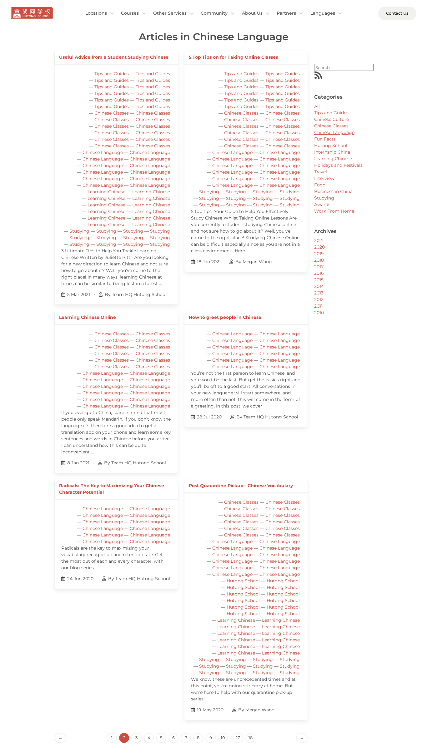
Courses (130, 13)
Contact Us (397, 13)
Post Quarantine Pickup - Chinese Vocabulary (241, 485)
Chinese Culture (331, 119)
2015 (319, 280)
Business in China (333, 191)
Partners (286, 13)
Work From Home (334, 211)
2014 (319, 286)
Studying (79, 231)
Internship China (332, 152)
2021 (319, 240)
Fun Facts (325, 139)
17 (238, 737)
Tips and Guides (111, 74)
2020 (319, 247)
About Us (252, 13)
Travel (320, 172)
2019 (319, 253)
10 (223, 737)
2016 (319, 273)
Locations (96, 13)
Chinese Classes (111, 113)
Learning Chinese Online (87, 317)
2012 (319, 299)
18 (251, 737)
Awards (322, 204)
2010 (319, 312)
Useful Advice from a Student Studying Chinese (113, 57)
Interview (324, 178)
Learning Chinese (106, 192)
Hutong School (243, 581)
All (317, 106)
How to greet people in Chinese (225, 317)
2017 (319, 266)
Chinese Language (103, 152)
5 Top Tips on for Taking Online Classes (233, 57)
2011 (318, 306)
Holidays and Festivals (338, 165)
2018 (319, 260)
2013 (319, 293)
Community (214, 13)
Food (319, 185)
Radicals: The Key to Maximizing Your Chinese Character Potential (111, 489)
